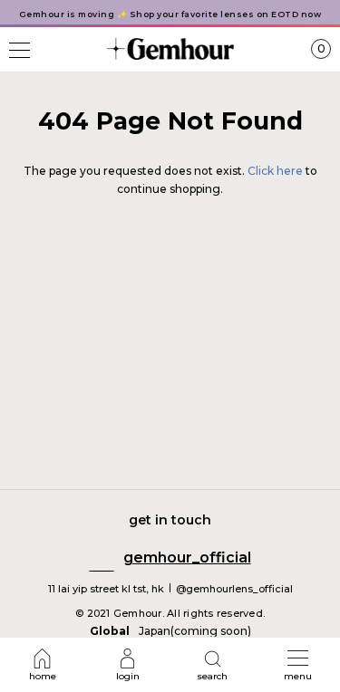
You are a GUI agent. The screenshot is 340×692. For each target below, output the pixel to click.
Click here (277, 171)
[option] (170, 14)
